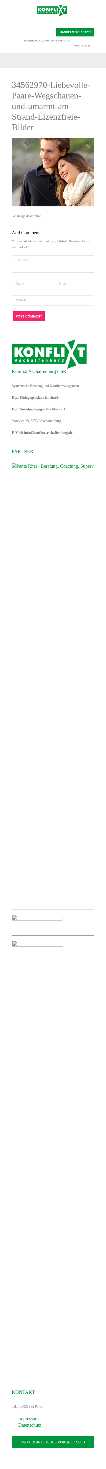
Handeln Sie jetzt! (75, 32)
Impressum (28, 1418)
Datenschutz (29, 1425)
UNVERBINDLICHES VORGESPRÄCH (53, 1442)
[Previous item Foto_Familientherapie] (32, 172)
